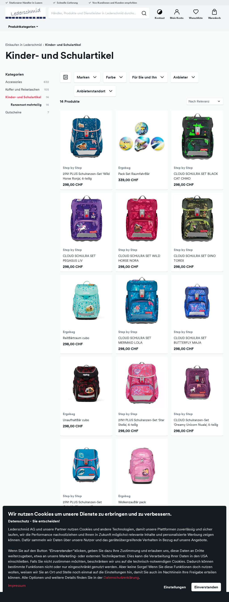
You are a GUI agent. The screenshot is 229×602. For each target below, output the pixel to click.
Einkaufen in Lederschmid (23, 45)
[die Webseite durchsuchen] (144, 13)
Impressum (17, 585)
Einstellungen (175, 587)
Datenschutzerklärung (121, 577)
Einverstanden (206, 587)
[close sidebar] (65, 77)
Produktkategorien (21, 27)
